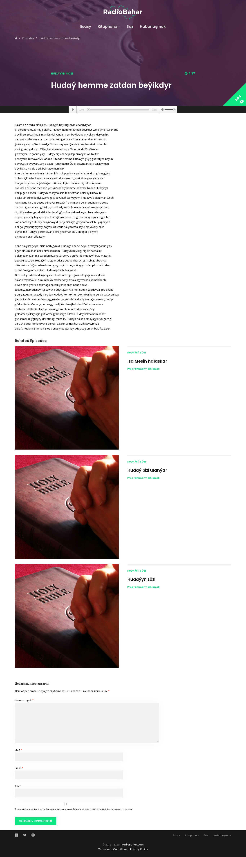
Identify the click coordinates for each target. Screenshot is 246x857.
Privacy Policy (139, 849)
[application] (123, 109)
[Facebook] (17, 835)
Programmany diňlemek (143, 369)
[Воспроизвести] (73, 109)
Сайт (18, 786)
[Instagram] (33, 835)
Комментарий (24, 700)
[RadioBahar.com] (123, 9)
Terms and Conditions (112, 849)
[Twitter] (25, 835)
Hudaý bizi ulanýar (147, 470)
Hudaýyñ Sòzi (62, 73)
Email (19, 768)
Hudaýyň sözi (141, 579)
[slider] (170, 109)
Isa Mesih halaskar (147, 361)
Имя (18, 749)
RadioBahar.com (133, 844)
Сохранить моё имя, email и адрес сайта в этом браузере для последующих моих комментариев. (73, 809)
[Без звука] (162, 110)
